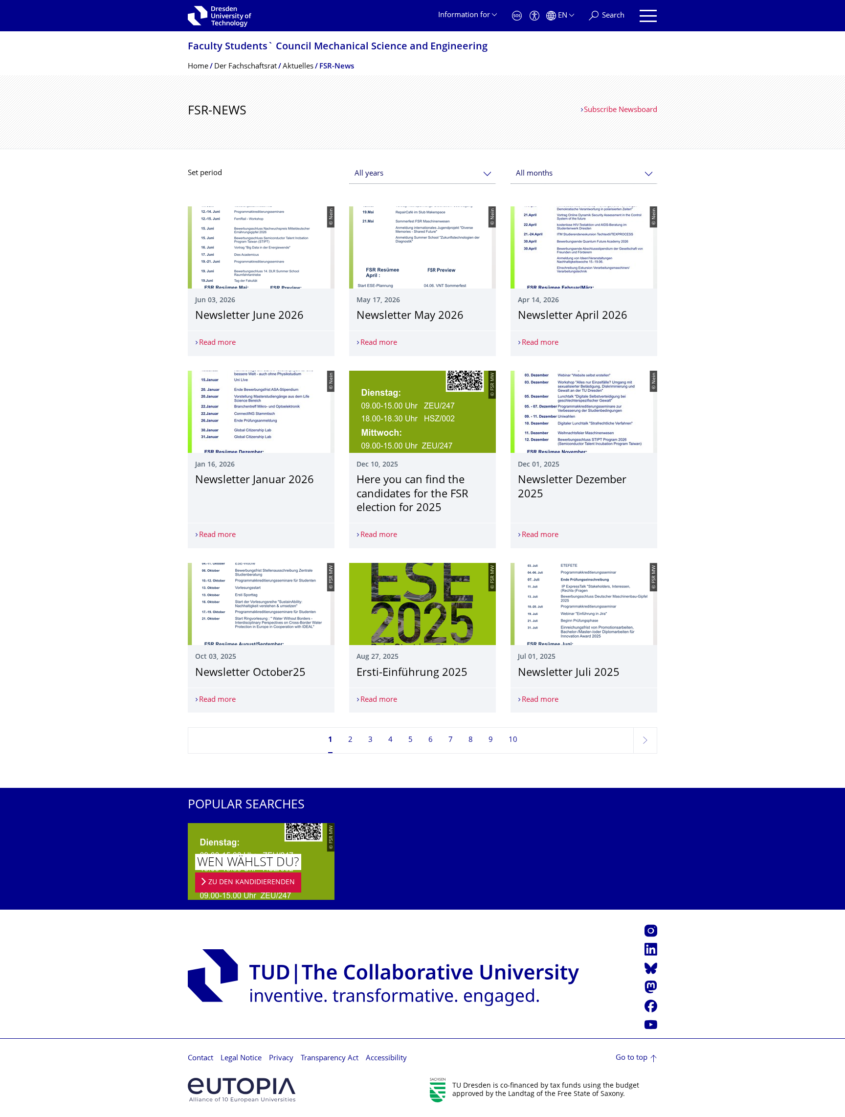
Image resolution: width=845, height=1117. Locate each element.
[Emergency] (516, 16)
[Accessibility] (534, 16)
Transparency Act (329, 1058)
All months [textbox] (534, 174)
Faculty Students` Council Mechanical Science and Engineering (338, 47)
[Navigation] (648, 16)
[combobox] (422, 174)
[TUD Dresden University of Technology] (219, 16)
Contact (200, 1058)
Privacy (281, 1058)
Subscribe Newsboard (620, 110)
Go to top (631, 1058)
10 (513, 740)
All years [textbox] (369, 174)
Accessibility (386, 1058)
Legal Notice (241, 1058)
